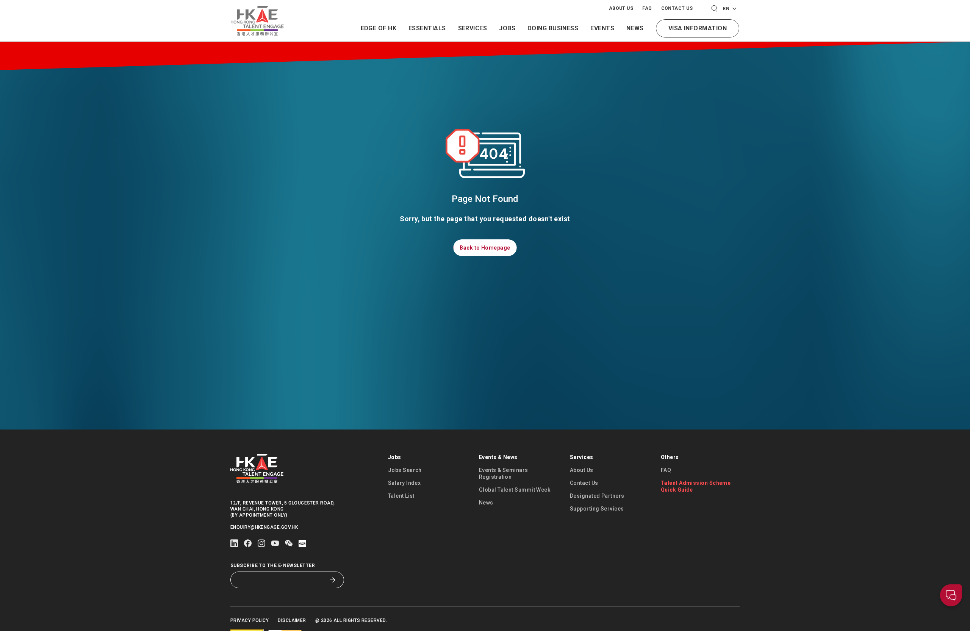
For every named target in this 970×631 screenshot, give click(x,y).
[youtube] (275, 543)
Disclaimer (292, 620)
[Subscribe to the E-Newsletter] (332, 580)
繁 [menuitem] (729, 17)
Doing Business (552, 28)
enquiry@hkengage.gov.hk (264, 527)
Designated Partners (597, 496)
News (635, 28)
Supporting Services (597, 509)
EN (727, 9)
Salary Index (404, 483)
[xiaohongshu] (302, 543)
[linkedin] (234, 543)
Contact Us (677, 8)
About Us (621, 8)
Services (472, 28)
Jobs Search (405, 470)
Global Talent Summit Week (514, 490)
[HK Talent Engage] (257, 21)
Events (602, 28)
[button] (714, 8)
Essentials (427, 28)
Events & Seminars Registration (503, 473)
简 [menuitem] (729, 29)
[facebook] (248, 543)
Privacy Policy (249, 620)
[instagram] (261, 543)
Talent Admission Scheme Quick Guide (696, 486)
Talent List (401, 496)
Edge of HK (379, 28)
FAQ (647, 8)
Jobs (507, 28)
